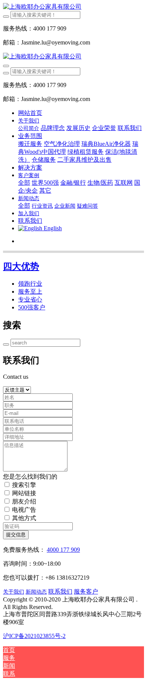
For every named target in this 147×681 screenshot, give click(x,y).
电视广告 (24, 510)
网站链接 (24, 493)
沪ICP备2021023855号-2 (34, 636)
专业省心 (30, 299)
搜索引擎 (24, 485)
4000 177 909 (63, 549)
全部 (24, 182)
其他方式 (24, 518)
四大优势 (21, 266)
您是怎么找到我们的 (30, 476)
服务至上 (30, 291)
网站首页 (30, 113)
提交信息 (16, 534)
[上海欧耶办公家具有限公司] (73, 7)
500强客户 (31, 307)
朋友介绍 (24, 501)
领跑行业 (30, 283)
